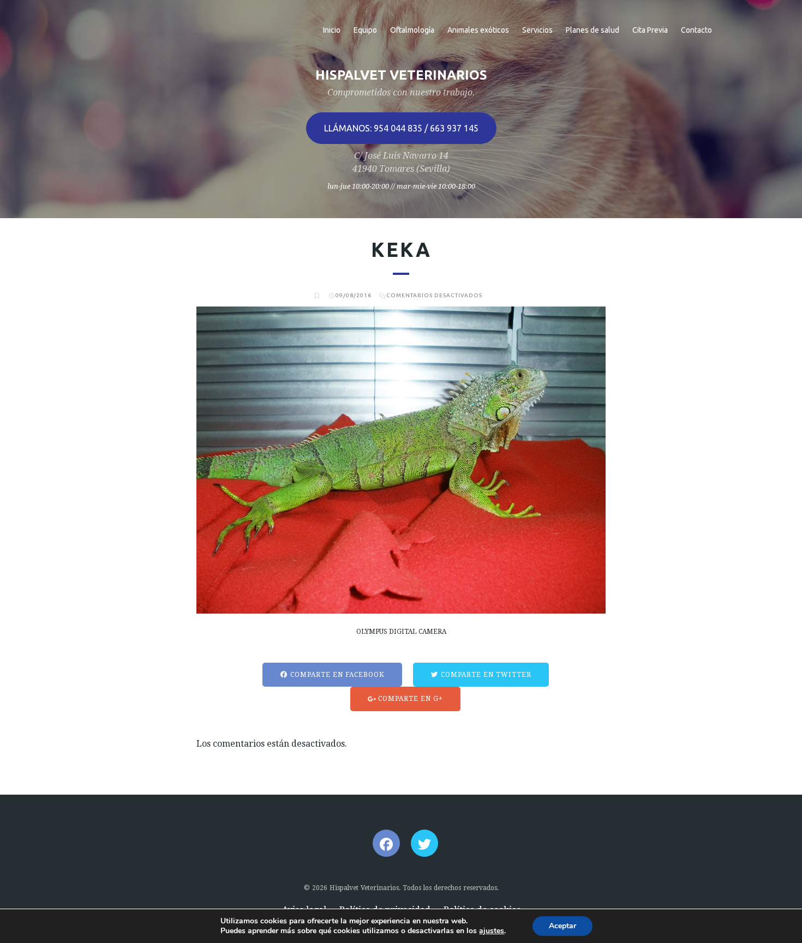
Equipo (365, 30)
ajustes (491, 931)
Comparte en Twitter (485, 674)
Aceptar (562, 926)
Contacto (696, 30)
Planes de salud (592, 30)
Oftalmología (412, 30)
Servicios (537, 30)
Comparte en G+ (409, 698)
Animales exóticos (478, 30)
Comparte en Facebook (336, 674)
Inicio (331, 30)
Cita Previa (650, 30)
